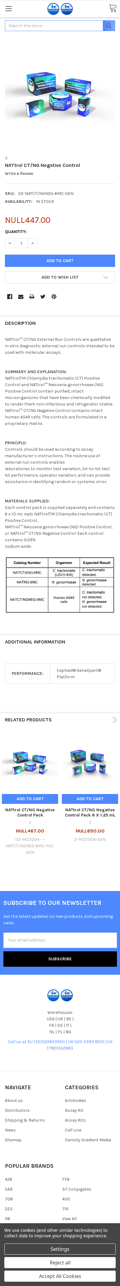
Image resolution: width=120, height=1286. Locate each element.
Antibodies (75, 1100)
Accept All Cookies (60, 1276)
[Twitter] (43, 296)
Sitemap (13, 1140)
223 (9, 1208)
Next (113, 720)
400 (66, 1199)
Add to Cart (30, 798)
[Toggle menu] (8, 8)
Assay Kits (75, 1120)
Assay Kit (74, 1110)
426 (8, 1179)
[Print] (32, 296)
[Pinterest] (54, 296)
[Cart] (112, 8)
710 (65, 1208)
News (10, 1130)
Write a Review (19, 173)
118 (7, 1218)
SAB (9, 1189)
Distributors (17, 1110)
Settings (60, 1249)
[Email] (21, 296)
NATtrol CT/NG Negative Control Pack (30, 812)
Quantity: (16, 231)
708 (9, 1199)
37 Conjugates (76, 1189)
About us (14, 1100)
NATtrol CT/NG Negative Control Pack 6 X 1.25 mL (90, 812)
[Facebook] (9, 296)
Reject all (60, 1262)
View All (69, 1218)
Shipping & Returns (25, 1120)
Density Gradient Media (88, 1140)
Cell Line (73, 1130)
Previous (101, 720)
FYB (66, 1179)
